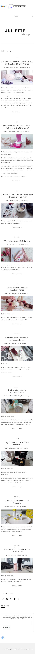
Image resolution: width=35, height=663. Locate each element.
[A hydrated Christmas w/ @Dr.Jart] (17, 516)
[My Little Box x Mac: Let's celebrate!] (17, 458)
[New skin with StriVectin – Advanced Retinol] (17, 353)
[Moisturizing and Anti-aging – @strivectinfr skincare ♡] (17, 141)
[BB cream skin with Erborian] (17, 255)
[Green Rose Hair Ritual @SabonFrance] (17, 303)
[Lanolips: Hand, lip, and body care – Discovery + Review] (17, 210)
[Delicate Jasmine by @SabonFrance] (17, 406)
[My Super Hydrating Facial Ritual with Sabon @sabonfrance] (17, 77)
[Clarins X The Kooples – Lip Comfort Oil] (17, 565)
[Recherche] (32, 16)
